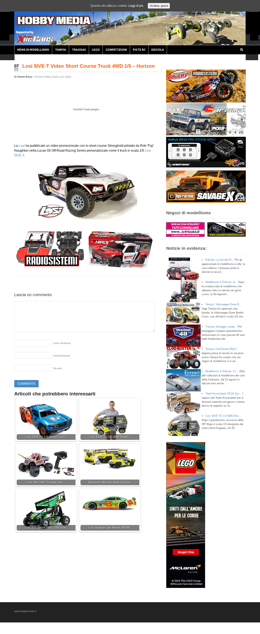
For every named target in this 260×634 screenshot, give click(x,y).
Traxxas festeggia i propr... (221, 326)
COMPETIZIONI (116, 49)
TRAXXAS (79, 49)
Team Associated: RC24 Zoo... (223, 393)
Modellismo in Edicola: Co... (221, 371)
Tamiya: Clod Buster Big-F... (222, 348)
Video (68, 76)
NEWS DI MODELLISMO (33, 49)
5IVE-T (19, 155)
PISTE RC (139, 49)
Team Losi (58, 76)
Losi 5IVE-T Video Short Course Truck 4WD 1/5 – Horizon (88, 66)
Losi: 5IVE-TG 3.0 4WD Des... (223, 415)
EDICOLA (157, 49)
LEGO (96, 49)
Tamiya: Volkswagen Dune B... (223, 304)
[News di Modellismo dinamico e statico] (61, 24)
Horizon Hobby (43, 76)
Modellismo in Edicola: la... (221, 282)
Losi (22, 145)
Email (61, 355)
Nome (62, 343)
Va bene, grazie (159, 5)
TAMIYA (60, 49)
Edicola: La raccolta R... (219, 259)
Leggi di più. (136, 5)
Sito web (57, 368)
